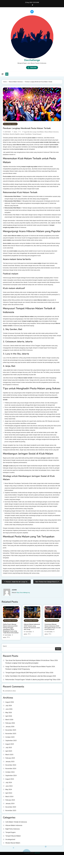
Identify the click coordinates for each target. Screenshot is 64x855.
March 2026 (9, 719)
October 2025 (9, 737)
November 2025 (10, 733)
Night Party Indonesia (12, 829)
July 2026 (8, 705)
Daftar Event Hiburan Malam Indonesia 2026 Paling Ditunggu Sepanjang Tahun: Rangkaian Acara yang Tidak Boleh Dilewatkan (10, 628)
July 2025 (8, 747)
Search (5, 646)
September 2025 (10, 740)
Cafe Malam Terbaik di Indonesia (16, 822)
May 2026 (8, 712)
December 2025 (10, 730)
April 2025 (8, 751)
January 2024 (9, 803)
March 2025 (9, 754)
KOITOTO (37, 853)
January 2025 (9, 761)
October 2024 (9, 772)
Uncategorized (10, 839)
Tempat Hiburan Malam (13, 836)
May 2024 (8, 789)
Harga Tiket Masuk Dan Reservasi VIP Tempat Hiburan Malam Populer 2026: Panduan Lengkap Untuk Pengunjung (30, 668)
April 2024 (8, 793)
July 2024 (8, 782)
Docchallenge (32, 60)
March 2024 (9, 796)
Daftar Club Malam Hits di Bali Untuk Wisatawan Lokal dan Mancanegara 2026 (30, 676)
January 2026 (9, 726)
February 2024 (10, 800)
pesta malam (28, 134)
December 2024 (10, 765)
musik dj (12, 134)
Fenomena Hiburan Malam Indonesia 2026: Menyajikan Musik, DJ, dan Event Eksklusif (53, 626)
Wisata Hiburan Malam (12, 843)
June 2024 (8, 786)
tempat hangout (36, 134)
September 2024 (10, 775)
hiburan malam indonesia (51, 132)
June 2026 (8, 709)
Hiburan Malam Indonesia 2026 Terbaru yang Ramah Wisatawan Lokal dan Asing (32, 626)
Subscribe (33, 67)
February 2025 (10, 758)
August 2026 (9, 702)
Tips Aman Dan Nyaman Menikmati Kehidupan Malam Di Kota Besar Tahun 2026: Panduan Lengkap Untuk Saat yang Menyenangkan (31, 661)
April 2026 (8, 716)
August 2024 (9, 779)
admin (15, 132)
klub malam (6, 134)
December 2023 (10, 807)
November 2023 (10, 810)
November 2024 (10, 768)
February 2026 (10, 723)
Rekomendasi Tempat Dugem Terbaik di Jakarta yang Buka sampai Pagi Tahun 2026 (32, 679)
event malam (40, 132)
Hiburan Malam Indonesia (10, 124)
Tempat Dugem (10, 832)
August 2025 (9, 744)
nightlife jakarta (19, 134)
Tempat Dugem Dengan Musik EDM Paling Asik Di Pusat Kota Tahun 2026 (29, 672)
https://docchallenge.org (23, 592)
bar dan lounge (32, 132)
